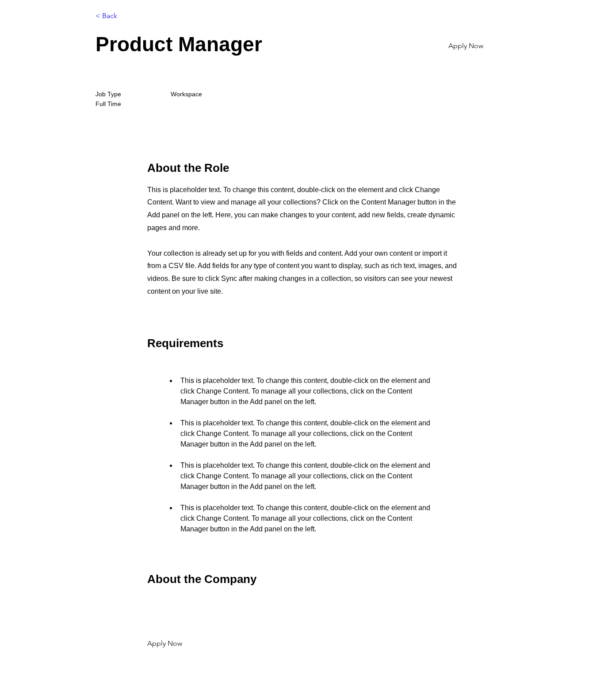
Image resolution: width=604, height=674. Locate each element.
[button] (477, 46)
